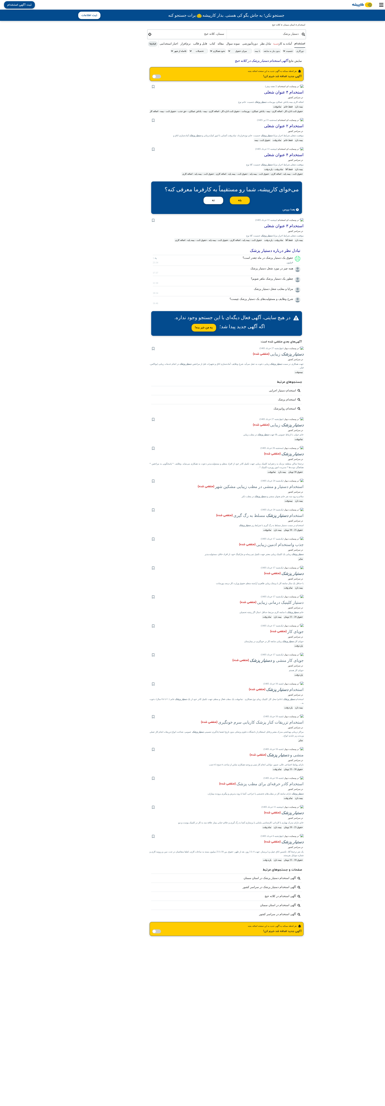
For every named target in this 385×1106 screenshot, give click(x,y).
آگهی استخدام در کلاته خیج (280, 896)
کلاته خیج (276, 24)
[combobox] (264, 33)
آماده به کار (283, 43)
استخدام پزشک (287, 399)
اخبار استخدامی (169, 43)
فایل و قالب (200, 43)
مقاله (221, 43)
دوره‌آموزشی (250, 43)
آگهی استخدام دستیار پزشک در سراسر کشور (269, 887)
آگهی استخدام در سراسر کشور (277, 914)
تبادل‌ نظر (265, 43)
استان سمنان (289, 24)
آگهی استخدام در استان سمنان (278, 905)
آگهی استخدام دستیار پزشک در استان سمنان (270, 878)
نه (213, 200)
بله (240, 200)
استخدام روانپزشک (285, 408)
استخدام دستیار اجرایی (282, 390)
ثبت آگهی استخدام (19, 5)
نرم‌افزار (185, 43)
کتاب (212, 43)
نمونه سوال (233, 43)
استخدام (301, 24)
